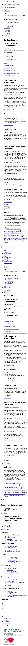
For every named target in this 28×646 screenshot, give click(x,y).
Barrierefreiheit (7, 623)
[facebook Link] (5, 613)
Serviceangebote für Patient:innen (14, 540)
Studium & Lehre (8, 261)
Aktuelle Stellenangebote (12, 558)
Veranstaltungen (7, 257)
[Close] (4, 12)
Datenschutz (6, 621)
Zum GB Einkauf (8, 202)
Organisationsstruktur (12, 592)
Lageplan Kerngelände (9, 65)
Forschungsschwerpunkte (13, 546)
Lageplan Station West (9, 68)
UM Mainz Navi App (9, 75)
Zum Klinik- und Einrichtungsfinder (12, 94)
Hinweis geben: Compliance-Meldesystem (17, 595)
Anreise (5, 63)
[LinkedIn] (5, 606)
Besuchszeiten (10, 25)
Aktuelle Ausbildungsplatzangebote (15, 561)
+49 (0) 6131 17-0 (10, 56)
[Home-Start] (5, 250)
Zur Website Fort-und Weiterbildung (12, 185)
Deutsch (8, 31)
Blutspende (9, 27)
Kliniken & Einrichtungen (13, 22)
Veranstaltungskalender (12, 579)
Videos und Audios (11, 571)
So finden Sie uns (5, 529)
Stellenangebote (10, 26)
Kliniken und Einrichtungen (13, 535)
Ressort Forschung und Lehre (11, 4)
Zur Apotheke (7, 204)
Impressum (6, 620)
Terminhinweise (10, 581)
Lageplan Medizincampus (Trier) (11, 73)
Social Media (10, 570)
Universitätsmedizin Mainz (10, 1)
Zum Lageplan (4, 513)
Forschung (6, 260)
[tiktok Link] (5, 616)
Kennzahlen (9, 591)
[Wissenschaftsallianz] (14, 637)
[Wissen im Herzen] (9, 642)
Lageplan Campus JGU (9, 70)
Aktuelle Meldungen (11, 568)
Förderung (6, 254)
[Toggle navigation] (16, 247)
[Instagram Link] (5, 611)
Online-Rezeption (11, 537)
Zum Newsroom (7, 142)
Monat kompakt (7, 253)
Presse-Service (10, 574)
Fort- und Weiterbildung (12, 562)
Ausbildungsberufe (11, 560)
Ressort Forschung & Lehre (13, 551)
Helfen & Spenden (11, 596)
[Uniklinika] (14, 632)
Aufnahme (9, 539)
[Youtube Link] (5, 608)
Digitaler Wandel (8, 263)
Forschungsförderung (12, 549)
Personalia (6, 259)
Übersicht (6, 252)
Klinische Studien (11, 547)
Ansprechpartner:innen (12, 572)
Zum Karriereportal (8, 125)
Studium (9, 550)
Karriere (5, 256)
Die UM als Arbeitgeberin (13, 557)
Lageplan (9, 585)
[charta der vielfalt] (9, 644)
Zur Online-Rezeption (9, 109)
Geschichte (9, 593)
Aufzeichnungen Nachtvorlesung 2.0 (15, 582)
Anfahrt (8, 23)
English (8, 33)
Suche (5, 13)
